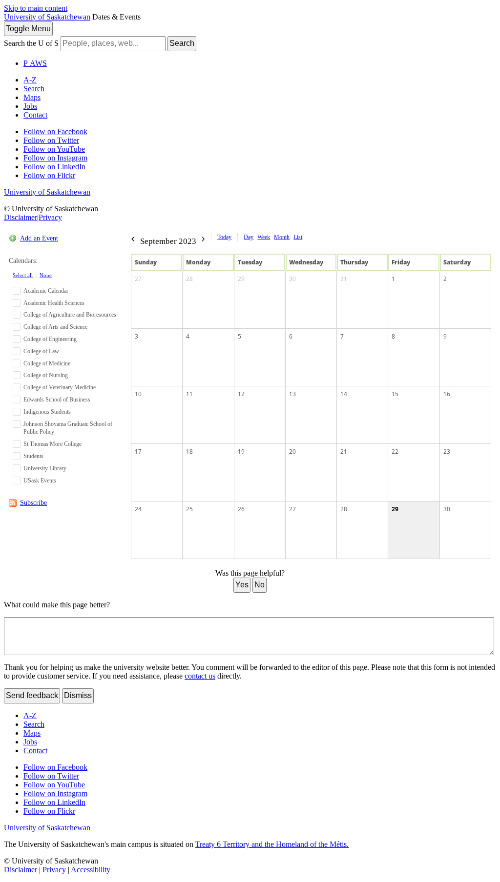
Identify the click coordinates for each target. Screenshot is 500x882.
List (297, 237)
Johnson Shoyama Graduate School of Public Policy (67, 428)
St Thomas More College (52, 444)
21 (343, 451)
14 (343, 394)
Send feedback (32, 695)
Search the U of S (31, 43)
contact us (200, 676)
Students (33, 456)
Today (224, 237)
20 (292, 451)
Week (263, 237)
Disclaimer (20, 217)
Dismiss (78, 695)
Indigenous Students (47, 411)
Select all (23, 275)
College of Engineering (50, 339)
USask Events (39, 480)
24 (138, 509)
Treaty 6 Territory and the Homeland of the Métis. (272, 844)
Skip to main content (35, 8)
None (46, 275)
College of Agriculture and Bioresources (69, 314)
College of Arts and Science (55, 326)
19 (241, 451)
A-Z (30, 80)
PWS (35, 63)
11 (189, 394)
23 (446, 451)
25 (189, 509)
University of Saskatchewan (47, 17)
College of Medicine (46, 363)
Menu (28, 28)
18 (189, 451)
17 (138, 451)
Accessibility (90, 869)
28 (189, 279)
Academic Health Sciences (53, 303)
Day (248, 237)
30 (292, 279)
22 (395, 451)
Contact (35, 115)
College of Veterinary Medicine (59, 387)
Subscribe (33, 502)
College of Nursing (45, 375)
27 (138, 279)
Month (282, 237)
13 (292, 394)
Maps (32, 97)
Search (181, 43)
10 (138, 394)
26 (241, 509)
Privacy (50, 217)
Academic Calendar (45, 290)
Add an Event (39, 238)
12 (241, 394)
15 (395, 394)
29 (241, 279)
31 (343, 279)
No (259, 585)
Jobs (30, 106)
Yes (242, 585)
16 (446, 394)
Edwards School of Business (56, 399)
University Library (44, 468)
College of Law (41, 351)
